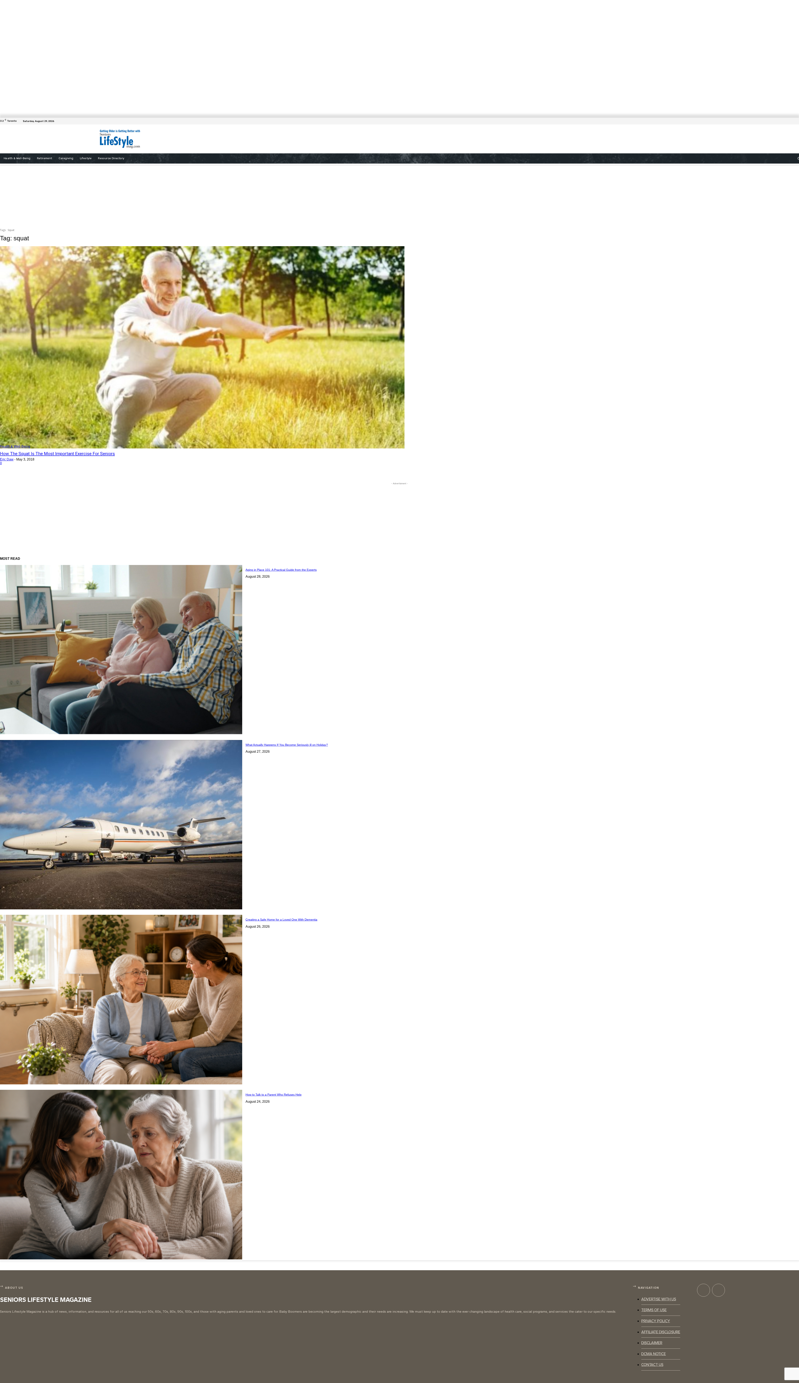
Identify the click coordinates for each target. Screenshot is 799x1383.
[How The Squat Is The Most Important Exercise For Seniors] (202, 347)
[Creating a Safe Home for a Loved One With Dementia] (121, 999)
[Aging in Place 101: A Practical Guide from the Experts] (121, 650)
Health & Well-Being (15, 446)
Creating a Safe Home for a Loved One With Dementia (281, 919)
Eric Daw (7, 459)
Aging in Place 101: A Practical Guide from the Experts (281, 569)
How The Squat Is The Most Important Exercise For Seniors (57, 453)
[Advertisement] (315, 139)
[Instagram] (718, 1290)
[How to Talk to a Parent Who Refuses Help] (121, 1174)
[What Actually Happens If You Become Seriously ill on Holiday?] (121, 825)
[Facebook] (796, 121)
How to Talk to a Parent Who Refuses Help (273, 1094)
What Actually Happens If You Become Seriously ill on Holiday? (287, 744)
